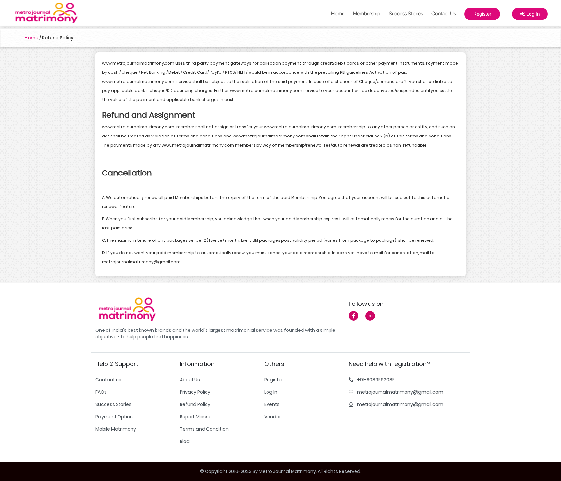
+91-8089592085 (376, 379)
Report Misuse (196, 416)
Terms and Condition (204, 429)
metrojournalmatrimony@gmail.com (400, 392)
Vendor (272, 416)
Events (272, 404)
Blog (185, 441)
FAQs (101, 392)
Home (337, 13)
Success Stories (406, 13)
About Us (190, 379)
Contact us (108, 379)
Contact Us (443, 13)
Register (482, 14)
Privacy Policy (195, 392)
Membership (366, 13)
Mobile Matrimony (115, 429)
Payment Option (114, 416)
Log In (532, 14)
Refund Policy (195, 404)
